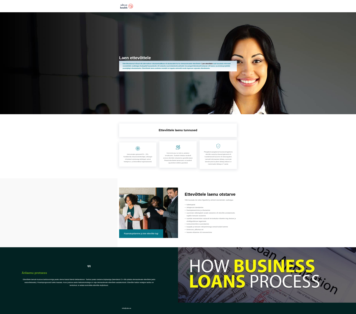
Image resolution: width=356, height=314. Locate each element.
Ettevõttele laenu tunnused (178, 130)
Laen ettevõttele (207, 63)
